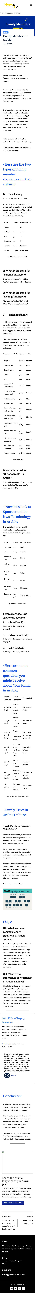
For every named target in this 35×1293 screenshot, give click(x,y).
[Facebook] (11, 1288)
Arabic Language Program (12, 1261)
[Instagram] (15, 1288)
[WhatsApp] (23, 1288)
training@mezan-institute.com (13, 1275)
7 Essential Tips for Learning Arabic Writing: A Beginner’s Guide (8, 1223)
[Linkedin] (19, 1288)
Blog (4, 1264)
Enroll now (6, 1044)
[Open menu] (31, 5)
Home (4, 1258)
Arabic (5, 32)
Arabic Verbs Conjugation (28, 1220)
